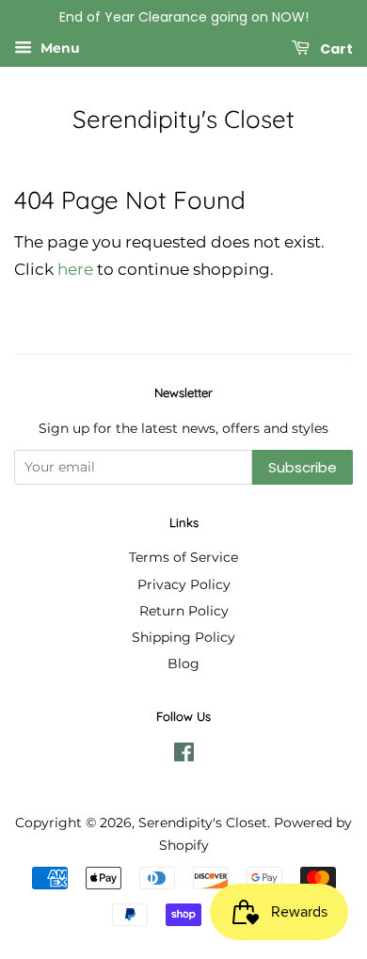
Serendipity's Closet (183, 119)
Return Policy (184, 610)
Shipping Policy (183, 637)
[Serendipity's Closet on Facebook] (184, 755)
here (75, 269)
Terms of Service (183, 557)
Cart (335, 48)
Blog (183, 663)
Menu (58, 48)
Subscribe (302, 467)
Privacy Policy (184, 584)
